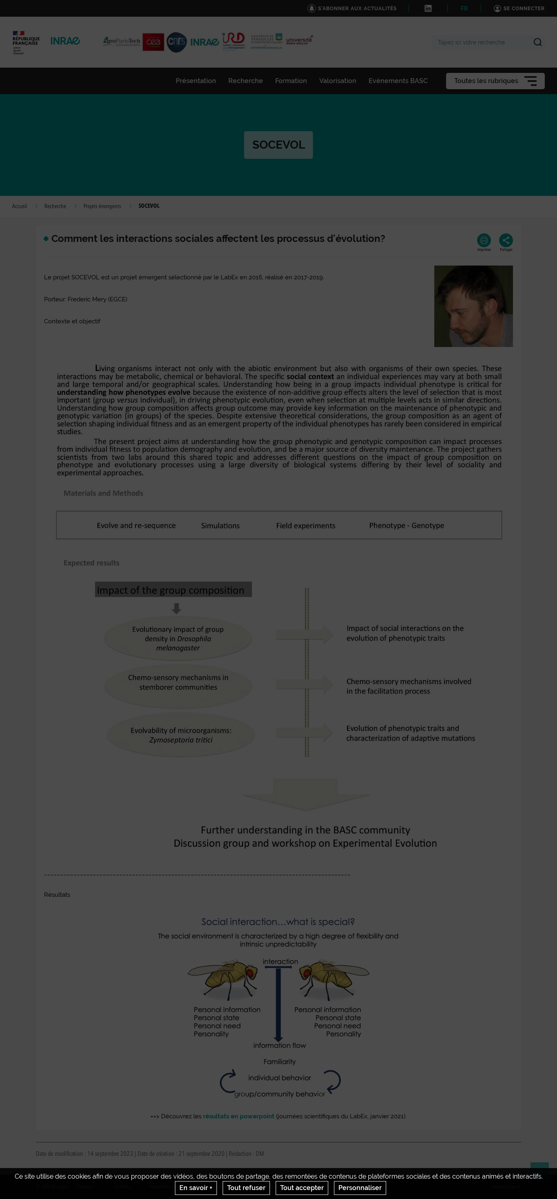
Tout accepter (302, 1188)
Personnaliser (360, 1188)
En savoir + (195, 1188)
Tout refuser (246, 1188)
